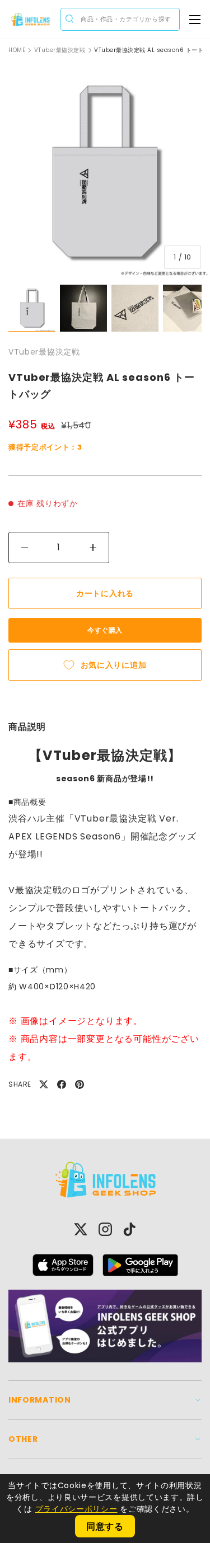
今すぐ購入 (105, 630)
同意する (105, 1526)
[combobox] (120, 19)
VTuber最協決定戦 (60, 50)
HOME (16, 50)
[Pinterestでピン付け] (79, 1084)
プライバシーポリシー (76, 1508)
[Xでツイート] (44, 1084)
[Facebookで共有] (62, 1084)
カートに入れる (105, 593)
